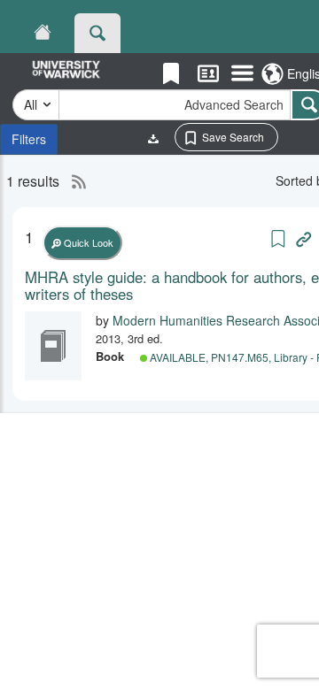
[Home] (42, 33)
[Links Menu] (242, 74)
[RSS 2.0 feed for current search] (74, 181)
